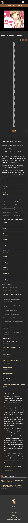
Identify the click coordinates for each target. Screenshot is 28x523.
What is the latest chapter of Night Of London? (12, 305)
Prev (23, 40)
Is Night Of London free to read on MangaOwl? (12, 333)
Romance (8, 5)
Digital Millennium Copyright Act (14, 513)
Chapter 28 (6, 262)
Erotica (16, 207)
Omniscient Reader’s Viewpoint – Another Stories (14, 385)
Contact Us (14, 515)
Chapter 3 (5, 233)
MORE (19, 5)
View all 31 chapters (7, 284)
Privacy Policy (14, 512)
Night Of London (7, 187)
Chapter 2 (5, 239)
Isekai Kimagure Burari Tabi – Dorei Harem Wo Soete (12, 348)
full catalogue (9, 417)
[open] (26, 2)
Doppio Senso (7, 354)
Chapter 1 (5, 181)
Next (26, 40)
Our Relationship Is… (8, 373)
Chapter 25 (6, 279)
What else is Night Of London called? (12, 318)
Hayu (15, 201)
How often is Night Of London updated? (11, 327)
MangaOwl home (9, 466)
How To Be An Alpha (8, 378)
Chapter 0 (5, 193)
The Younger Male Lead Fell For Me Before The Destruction (12, 361)
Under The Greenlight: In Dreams (11, 341)
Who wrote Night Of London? (10, 310)
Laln (18, 201)
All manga (18, 466)
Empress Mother (7, 367)
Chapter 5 (5, 222)
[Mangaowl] (2, 2)
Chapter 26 (6, 273)
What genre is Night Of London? (11, 314)
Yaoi (14, 5)
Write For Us (14, 517)
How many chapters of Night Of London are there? (11, 300)
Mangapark (14, 507)
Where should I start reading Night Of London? (12, 322)
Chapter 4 (5, 228)
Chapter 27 (6, 267)
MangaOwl (6, 396)
